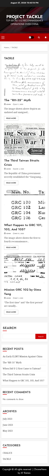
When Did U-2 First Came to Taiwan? (22, 368)
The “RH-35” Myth (24, 79)
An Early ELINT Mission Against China (22, 356)
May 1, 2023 (19, 298)
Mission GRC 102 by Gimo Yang (24, 268)
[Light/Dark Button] (31, 37)
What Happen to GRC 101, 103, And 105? (24, 204)
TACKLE (7, 458)
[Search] (38, 37)
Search (9, 327)
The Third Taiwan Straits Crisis (24, 139)
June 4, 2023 (19, 169)
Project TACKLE (24, 16)
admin (8, 104)
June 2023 (8, 424)
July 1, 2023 (19, 104)
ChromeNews (40, 469)
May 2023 (8, 430)
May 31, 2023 (19, 234)
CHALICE (7, 452)
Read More (11, 118)
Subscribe (46, 37)
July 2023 (7, 418)
